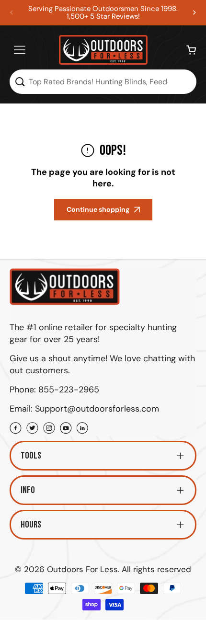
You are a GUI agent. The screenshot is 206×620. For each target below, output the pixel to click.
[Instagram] (49, 429)
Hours (31, 524)
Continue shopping (98, 209)
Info (28, 490)
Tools (31, 455)
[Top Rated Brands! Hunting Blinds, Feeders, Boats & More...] (19, 81)
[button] (194, 12)
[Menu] (20, 49)
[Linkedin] (83, 429)
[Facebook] (16, 429)
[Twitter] (32, 429)
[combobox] (103, 81)
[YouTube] (66, 429)
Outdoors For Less (82, 569)
